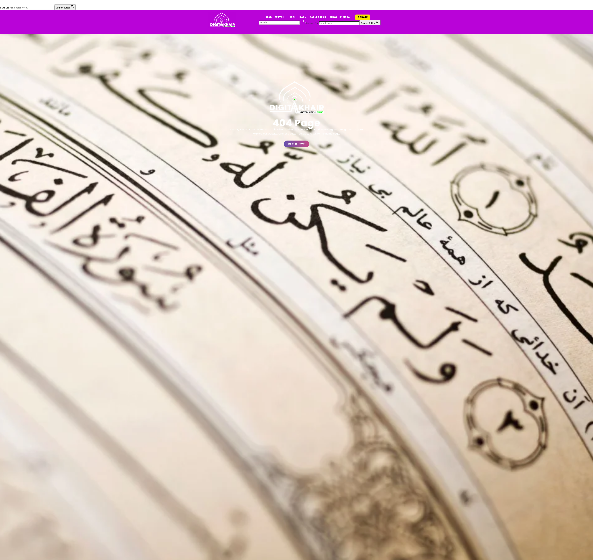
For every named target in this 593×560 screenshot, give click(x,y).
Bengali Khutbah (340, 17)
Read (269, 17)
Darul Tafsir (318, 17)
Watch (279, 17)
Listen (291, 17)
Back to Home (296, 143)
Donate (363, 17)
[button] (1, 2)
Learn (302, 17)
